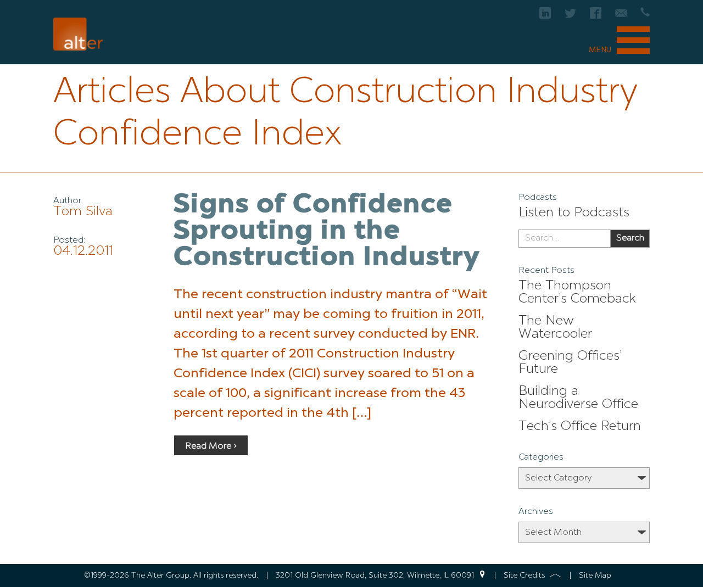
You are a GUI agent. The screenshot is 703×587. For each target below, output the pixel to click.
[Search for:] (564, 239)
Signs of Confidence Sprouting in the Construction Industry (327, 231)
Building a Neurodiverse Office (578, 398)
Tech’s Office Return (579, 426)
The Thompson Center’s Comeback (577, 292)
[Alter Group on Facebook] (595, 16)
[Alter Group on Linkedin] (545, 16)
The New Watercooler (555, 328)
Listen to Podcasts (573, 213)
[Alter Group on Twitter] (570, 16)
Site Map (595, 575)
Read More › (211, 446)
